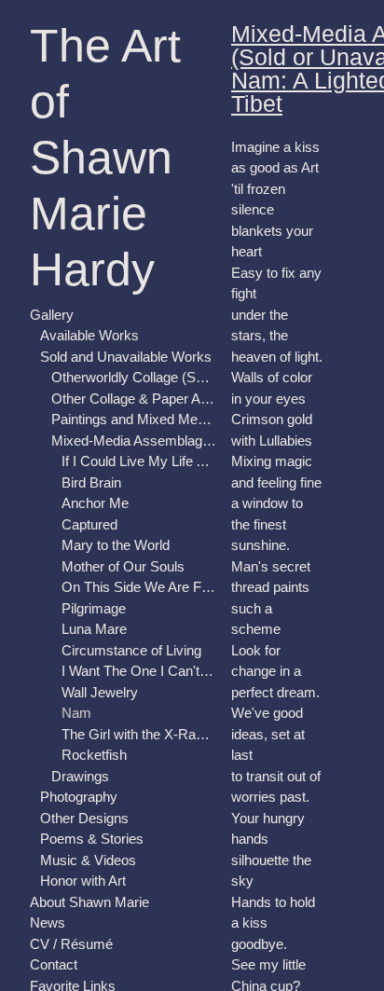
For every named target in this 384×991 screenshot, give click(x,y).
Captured (89, 524)
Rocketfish (94, 755)
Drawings (80, 776)
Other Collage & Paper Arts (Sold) (134, 398)
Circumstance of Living (131, 650)
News (47, 922)
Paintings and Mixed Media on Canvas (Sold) (134, 419)
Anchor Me (95, 503)
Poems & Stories (92, 838)
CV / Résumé (71, 944)
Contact (53, 964)
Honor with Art (83, 880)
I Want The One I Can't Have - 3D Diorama (139, 671)
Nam (76, 713)
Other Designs (84, 818)
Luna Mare (94, 629)
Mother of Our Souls (123, 566)
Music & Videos (88, 860)
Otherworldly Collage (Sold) (134, 377)
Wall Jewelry (100, 692)
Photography (78, 797)
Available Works (89, 335)
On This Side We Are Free (139, 587)
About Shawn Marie (89, 902)
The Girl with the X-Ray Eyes (139, 734)
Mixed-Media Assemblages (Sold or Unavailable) (134, 440)
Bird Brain (91, 482)
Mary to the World (116, 545)
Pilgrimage (94, 608)
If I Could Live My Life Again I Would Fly (139, 461)
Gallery (52, 315)
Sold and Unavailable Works (126, 357)
